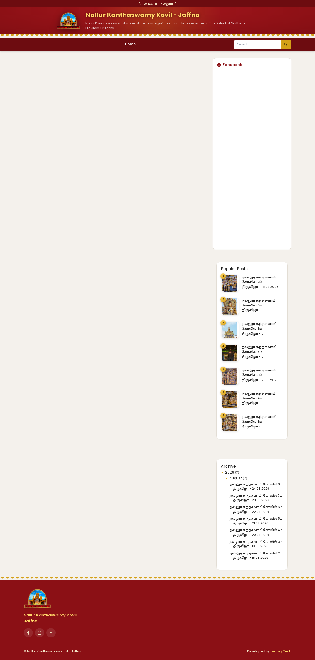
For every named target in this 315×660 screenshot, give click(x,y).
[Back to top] (51, 632)
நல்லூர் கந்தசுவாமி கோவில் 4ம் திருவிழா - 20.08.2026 (259, 352)
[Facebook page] (28, 632)
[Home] (39, 632)
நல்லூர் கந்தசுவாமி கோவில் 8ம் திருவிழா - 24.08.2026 (259, 421)
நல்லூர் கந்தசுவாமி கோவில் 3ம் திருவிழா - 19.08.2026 (259, 329)
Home (130, 44)
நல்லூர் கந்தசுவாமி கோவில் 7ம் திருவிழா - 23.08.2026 (259, 398)
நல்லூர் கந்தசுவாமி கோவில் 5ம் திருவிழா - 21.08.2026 (260, 375)
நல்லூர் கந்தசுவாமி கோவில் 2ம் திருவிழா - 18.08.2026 (260, 282)
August (236, 478)
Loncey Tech (280, 651)
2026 (230, 472)
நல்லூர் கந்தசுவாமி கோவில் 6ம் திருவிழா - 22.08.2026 (259, 305)
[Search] (286, 44)
